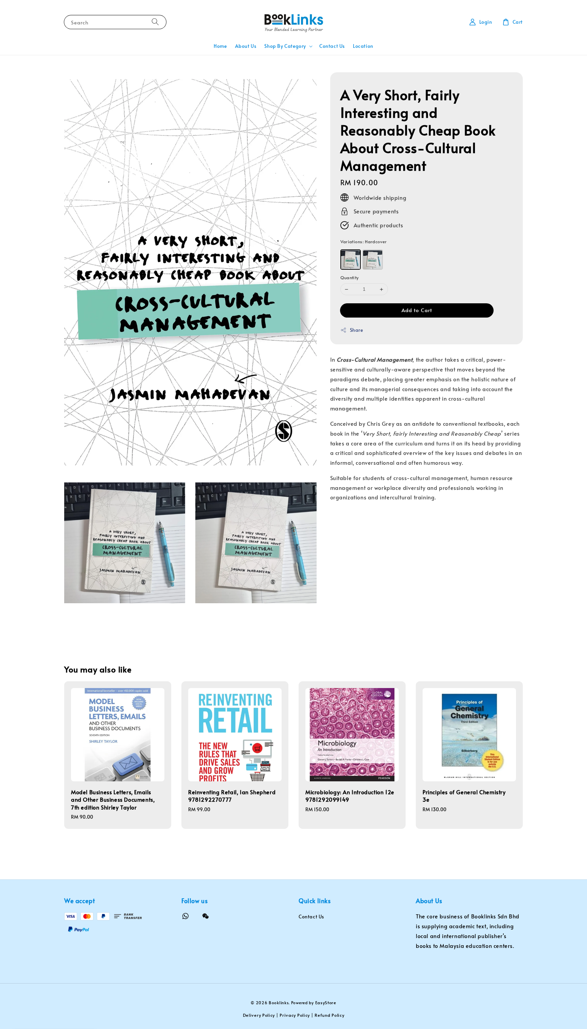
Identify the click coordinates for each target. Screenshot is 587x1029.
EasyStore (325, 1002)
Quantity (349, 278)
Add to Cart (417, 309)
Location (363, 46)
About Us (245, 46)
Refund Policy (329, 1015)
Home (220, 46)
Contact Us (332, 46)
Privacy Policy (295, 1015)
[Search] (155, 21)
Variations (363, 242)
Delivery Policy (259, 1015)
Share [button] (356, 330)
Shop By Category (285, 46)
